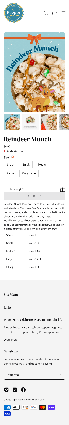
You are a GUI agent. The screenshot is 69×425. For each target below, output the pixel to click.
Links (8, 307)
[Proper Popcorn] (14, 13)
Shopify (41, 399)
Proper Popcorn (18, 399)
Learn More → (12, 340)
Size (6, 157)
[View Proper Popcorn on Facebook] (23, 389)
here (32, 228)
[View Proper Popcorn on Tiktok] (15, 389)
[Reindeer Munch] (12, 122)
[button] (45, 12)
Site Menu (11, 294)
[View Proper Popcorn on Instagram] (6, 389)
